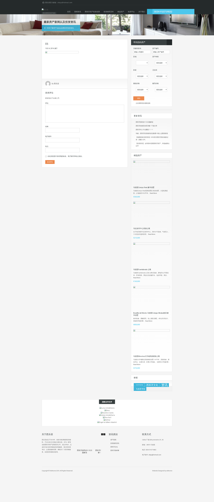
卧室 (134, 70)
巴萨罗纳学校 (139, 385)
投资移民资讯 (114, 443)
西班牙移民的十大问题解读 (144, 122)
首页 (69, 12)
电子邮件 (48, 136)
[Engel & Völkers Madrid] (107, 422)
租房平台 (131, 12)
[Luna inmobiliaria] (107, 408)
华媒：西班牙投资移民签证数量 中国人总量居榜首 (152, 133)
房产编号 (155, 48)
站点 (46, 146)
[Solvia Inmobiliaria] (107, 415)
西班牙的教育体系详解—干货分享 (146, 126)
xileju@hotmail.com (65, 2)
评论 (46, 103)
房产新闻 (113, 440)
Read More (153, 193)
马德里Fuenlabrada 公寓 (142, 270)
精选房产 (120, 12)
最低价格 (136, 83)
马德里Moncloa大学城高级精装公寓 (146, 356)
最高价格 (155, 83)
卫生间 (154, 70)
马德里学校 (140, 389)
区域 (134, 57)
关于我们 (141, 12)
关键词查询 (137, 48)
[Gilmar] (107, 420)
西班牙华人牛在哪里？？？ (144, 129)
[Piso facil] (107, 417)
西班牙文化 (152, 385)
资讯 (164, 385)
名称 (46, 126)
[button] (104, 434)
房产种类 (155, 57)
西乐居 (56, 84)
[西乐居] (45, 11)
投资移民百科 (109, 12)
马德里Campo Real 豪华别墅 (143, 187)
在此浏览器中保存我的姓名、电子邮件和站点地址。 (65, 156)
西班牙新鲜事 (114, 450)
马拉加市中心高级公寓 (141, 228)
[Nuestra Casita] (107, 413)
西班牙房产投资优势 (92, 12)
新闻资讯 (77, 12)
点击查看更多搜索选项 (142, 103)
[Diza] (107, 410)
